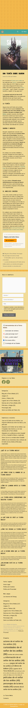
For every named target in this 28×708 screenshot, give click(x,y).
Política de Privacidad (9, 589)
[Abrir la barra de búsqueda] (17, 31)
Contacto (6, 698)
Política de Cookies (9, 587)
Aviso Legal (6, 584)
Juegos (4, 396)
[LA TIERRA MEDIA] (2, 31)
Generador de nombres (12, 331)
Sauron (14, 82)
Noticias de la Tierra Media (9, 403)
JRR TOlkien (6, 663)
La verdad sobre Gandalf (17, 437)
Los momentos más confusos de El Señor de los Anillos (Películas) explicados (14, 442)
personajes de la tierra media (11, 255)
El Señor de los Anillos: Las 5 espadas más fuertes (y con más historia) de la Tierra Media (13, 429)
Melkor (4, 114)
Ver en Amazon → (10, 240)
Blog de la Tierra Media (10, 253)
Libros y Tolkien (6, 398)
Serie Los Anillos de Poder (9, 410)
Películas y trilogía (7, 405)
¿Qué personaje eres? (11, 334)
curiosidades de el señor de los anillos (13, 650)
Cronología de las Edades (12, 343)
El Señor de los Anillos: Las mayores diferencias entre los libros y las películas (14, 422)
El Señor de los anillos (16, 80)
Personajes (19, 253)
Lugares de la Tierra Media (9, 400)
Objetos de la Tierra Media (15, 675)
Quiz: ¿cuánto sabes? (11, 337)
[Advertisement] (14, 15)
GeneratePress (14, 706)
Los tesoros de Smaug (9, 596)
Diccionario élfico (10, 340)
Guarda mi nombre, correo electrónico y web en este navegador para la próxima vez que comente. (14, 308)
